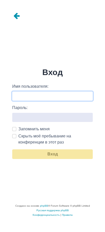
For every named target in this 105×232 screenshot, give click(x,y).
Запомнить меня (34, 129)
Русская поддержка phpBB (52, 210)
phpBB (44, 205)
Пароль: (20, 107)
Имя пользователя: (30, 86)
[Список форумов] (52, 16)
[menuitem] (46, 215)
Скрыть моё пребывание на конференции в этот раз (44, 139)
